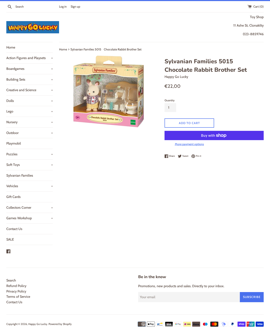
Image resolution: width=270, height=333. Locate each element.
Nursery (29, 122)
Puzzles (29, 154)
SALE (10, 239)
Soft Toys (29, 165)
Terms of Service (18, 297)
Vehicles (29, 186)
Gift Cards (13, 197)
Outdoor (29, 133)
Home (10, 47)
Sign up (75, 6)
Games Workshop (29, 218)
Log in (63, 6)
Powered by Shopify (60, 324)
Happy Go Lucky (37, 324)
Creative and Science (29, 90)
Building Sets (29, 79)
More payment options (189, 144)
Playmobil (13, 143)
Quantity (170, 100)
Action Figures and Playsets (29, 58)
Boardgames (29, 69)
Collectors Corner (29, 208)
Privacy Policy (16, 291)
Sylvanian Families (19, 175)
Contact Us (14, 229)
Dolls (29, 101)
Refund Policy (16, 286)
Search (11, 280)
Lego (29, 111)
